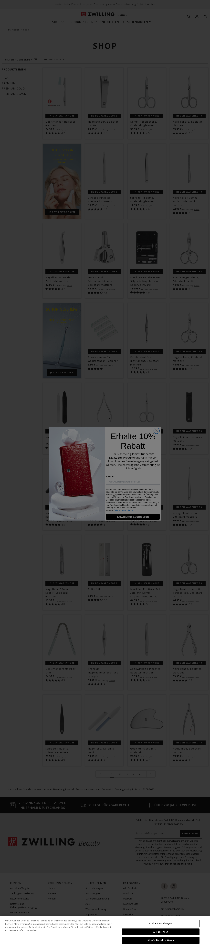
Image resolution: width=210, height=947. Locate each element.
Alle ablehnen (160, 931)
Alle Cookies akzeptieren (160, 940)
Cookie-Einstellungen (160, 923)
